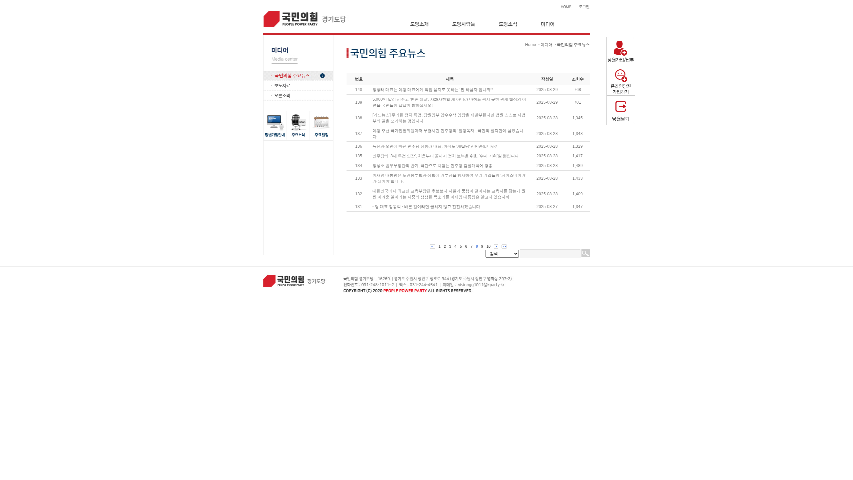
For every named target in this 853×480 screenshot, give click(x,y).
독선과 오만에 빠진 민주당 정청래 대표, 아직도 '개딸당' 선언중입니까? (435, 146)
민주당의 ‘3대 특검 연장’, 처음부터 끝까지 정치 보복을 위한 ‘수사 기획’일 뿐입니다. (446, 156)
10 (488, 246)
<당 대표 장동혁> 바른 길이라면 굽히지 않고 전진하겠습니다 (426, 206)
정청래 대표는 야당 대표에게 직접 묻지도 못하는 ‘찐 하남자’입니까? (433, 89)
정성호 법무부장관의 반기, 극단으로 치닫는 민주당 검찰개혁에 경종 (432, 165)
